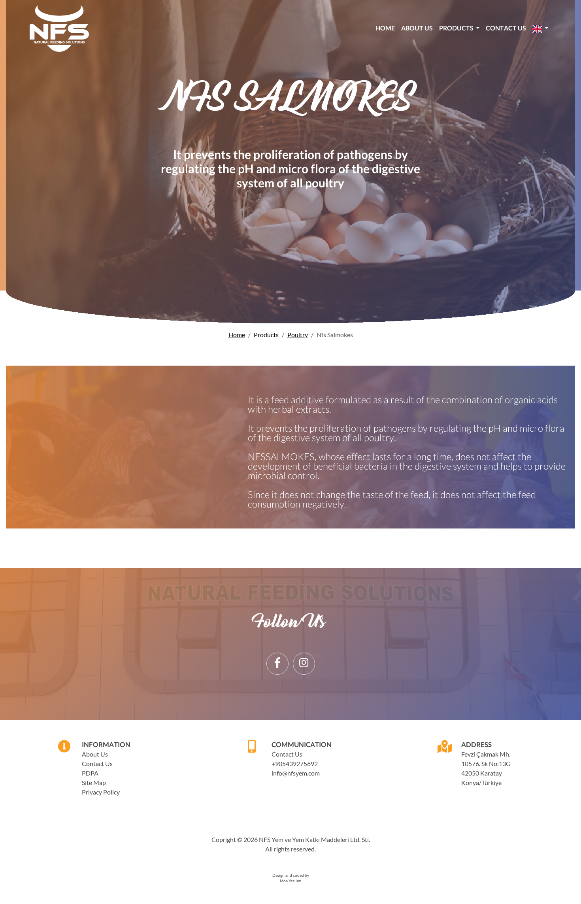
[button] (540, 28)
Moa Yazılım (290, 881)
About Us (417, 28)
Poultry (297, 334)
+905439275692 (295, 763)
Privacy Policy (101, 792)
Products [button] (457, 28)
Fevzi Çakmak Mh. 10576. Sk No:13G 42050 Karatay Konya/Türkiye (486, 768)
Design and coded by (290, 875)
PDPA (90, 773)
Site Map (94, 782)
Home (385, 28)
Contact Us (506, 28)
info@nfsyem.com (296, 773)
